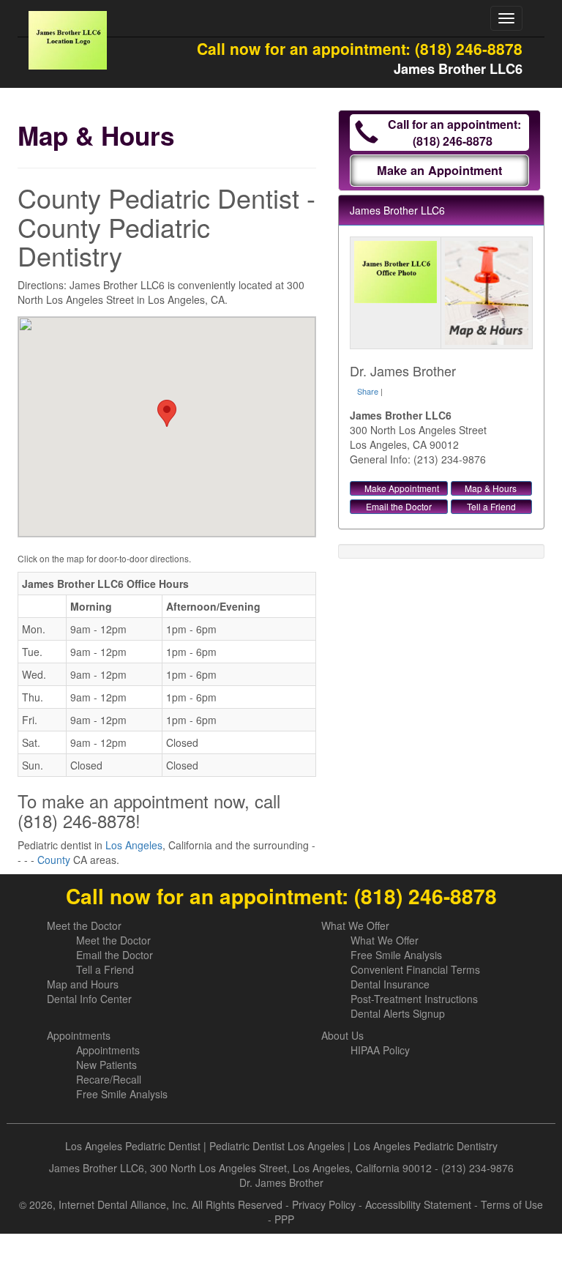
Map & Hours (491, 488)
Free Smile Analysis (396, 954)
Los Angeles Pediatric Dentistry (425, 1146)
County (53, 859)
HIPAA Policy (380, 1050)
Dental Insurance (390, 984)
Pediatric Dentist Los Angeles (277, 1146)
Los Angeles (133, 845)
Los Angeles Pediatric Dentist (133, 1146)
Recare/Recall (108, 1079)
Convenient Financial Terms (415, 969)
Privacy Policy (324, 1204)
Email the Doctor (399, 506)
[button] (166, 413)
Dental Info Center (89, 998)
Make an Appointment (439, 170)
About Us (342, 1035)
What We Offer (355, 925)
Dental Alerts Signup (398, 1013)
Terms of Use (512, 1204)
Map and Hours (83, 984)
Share (367, 391)
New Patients (106, 1064)
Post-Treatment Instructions (414, 998)
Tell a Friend (491, 506)
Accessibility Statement (418, 1204)
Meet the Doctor (84, 925)
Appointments (78, 1035)
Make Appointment (401, 488)
